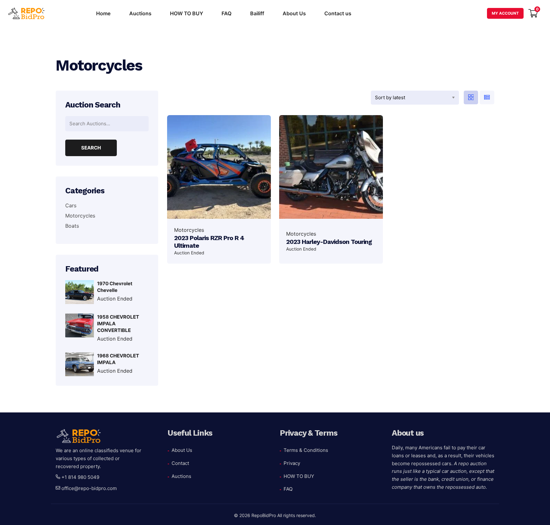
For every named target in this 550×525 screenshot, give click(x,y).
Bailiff (257, 13)
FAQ (226, 13)
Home (103, 13)
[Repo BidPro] (27, 13)
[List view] (487, 97)
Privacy (292, 463)
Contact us (337, 13)
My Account (505, 13)
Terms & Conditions (306, 450)
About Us (294, 13)
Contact (180, 463)
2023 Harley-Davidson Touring (329, 241)
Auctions (140, 13)
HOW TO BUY (186, 13)
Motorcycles (189, 230)
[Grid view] (471, 97)
